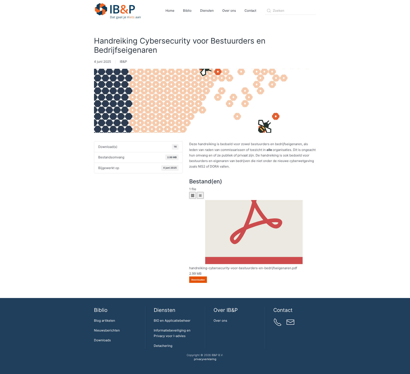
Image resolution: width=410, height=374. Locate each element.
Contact (250, 11)
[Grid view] (192, 195)
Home (169, 11)
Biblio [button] (187, 11)
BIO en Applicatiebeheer (172, 320)
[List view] (200, 195)
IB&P (123, 62)
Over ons (220, 320)
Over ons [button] (229, 11)
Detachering (163, 346)
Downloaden (198, 279)
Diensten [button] (207, 11)
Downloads (102, 340)
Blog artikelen (104, 320)
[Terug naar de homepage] (118, 10)
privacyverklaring (205, 359)
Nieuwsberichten (107, 330)
